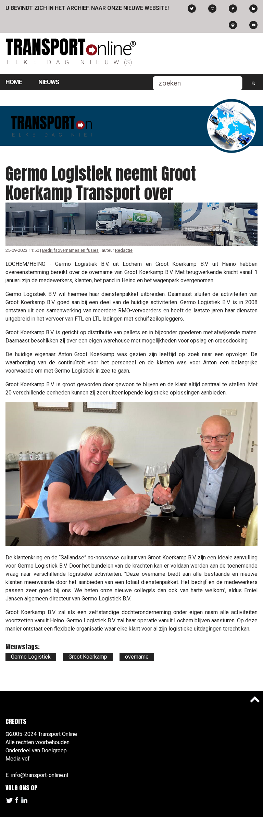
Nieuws (48, 82)
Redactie (124, 250)
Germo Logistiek (31, 656)
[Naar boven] (255, 699)
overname (137, 656)
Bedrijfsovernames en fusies (70, 250)
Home (13, 82)
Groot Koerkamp (87, 656)
